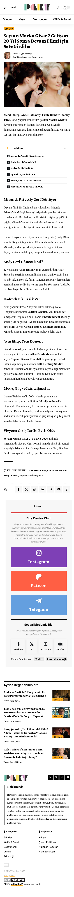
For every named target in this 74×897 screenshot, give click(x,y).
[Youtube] (60, 646)
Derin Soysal (15, 721)
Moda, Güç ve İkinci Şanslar (26, 180)
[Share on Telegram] (50, 489)
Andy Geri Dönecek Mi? (23, 161)
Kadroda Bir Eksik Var (22, 168)
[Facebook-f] (61, 777)
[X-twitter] (56, 777)
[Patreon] (39, 581)
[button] (7, 7)
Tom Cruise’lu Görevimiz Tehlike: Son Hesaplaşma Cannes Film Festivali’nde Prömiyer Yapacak (24, 712)
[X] (32, 646)
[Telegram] (39, 605)
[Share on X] (26, 489)
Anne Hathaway (37, 470)
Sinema (9, 29)
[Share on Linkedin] (42, 489)
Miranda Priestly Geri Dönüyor (27, 155)
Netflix (39, 659)
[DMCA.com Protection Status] (14, 879)
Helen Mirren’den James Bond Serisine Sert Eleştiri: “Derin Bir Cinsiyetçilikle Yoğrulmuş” (24, 753)
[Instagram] (39, 557)
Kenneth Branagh (57, 470)
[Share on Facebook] (18, 489)
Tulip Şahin (15, 701)
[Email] (58, 489)
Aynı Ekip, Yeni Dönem (23, 174)
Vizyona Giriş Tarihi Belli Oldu (27, 186)
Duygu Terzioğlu (26, 54)
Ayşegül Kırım (16, 762)
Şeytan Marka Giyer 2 (31, 475)
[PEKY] (37, 7)
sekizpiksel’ (17, 884)
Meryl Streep (11, 475)
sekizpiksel (9, 875)
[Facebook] (18, 646)
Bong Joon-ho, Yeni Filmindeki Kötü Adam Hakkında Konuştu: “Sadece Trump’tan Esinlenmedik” (26, 733)
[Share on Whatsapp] (34, 489)
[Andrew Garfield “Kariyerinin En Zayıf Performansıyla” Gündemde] (61, 695)
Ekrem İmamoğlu (57, 659)
